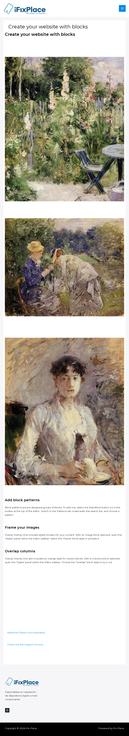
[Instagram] (7, 710)
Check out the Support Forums (25, 644)
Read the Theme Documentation (26, 632)
